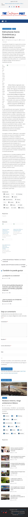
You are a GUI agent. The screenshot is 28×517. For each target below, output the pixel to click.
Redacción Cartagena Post (14, 40)
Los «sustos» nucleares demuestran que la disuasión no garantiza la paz (18, 497)
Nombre (3, 339)
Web (2, 352)
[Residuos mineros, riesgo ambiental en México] (14, 389)
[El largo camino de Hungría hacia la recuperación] (5, 473)
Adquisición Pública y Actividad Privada (18, 230)
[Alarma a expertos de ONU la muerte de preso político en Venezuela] (5, 450)
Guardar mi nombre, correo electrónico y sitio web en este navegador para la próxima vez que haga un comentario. (13, 362)
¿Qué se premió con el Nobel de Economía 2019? (11, 300)
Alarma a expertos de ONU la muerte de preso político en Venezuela (17, 449)
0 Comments (22, 40)
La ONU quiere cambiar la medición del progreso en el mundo (17, 480)
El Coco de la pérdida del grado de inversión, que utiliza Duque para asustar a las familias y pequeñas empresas (12, 287)
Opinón (14, 28)
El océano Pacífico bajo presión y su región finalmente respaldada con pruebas (18, 465)
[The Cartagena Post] (2, 21)
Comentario (4, 321)
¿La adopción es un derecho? (11, 276)
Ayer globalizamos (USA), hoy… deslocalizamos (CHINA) (6, 246)
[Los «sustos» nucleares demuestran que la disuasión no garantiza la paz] (5, 497)
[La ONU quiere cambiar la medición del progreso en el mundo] (5, 481)
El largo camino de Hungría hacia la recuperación (18, 472)
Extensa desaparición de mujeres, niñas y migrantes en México (14, 4)
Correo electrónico (6, 345)
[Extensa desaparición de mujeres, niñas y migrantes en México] (5, 458)
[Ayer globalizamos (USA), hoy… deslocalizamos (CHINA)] (7, 241)
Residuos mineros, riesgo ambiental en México (11, 402)
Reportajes (5, 397)
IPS (10, 405)
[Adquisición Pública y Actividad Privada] (18, 226)
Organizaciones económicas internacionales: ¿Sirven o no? (5, 231)
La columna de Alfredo (7, 28)
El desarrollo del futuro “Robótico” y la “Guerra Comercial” (14, 260)
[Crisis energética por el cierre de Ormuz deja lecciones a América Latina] (5, 489)
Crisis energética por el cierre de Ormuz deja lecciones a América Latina (18, 488)
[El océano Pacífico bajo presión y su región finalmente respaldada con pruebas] (5, 465)
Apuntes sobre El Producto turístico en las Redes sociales (13, 265)
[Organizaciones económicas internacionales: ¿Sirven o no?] (7, 226)
